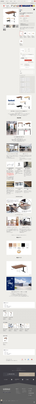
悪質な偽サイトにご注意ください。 (7, 392)
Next (17, 16)
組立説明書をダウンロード (23, 23)
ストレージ (14, 156)
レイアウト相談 (30, 388)
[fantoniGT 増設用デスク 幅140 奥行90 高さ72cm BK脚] (10, 16)
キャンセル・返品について (18, 393)
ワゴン (16, 156)
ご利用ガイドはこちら (27, 67)
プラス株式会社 (6, 391)
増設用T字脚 (18, 170)
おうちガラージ (31, 54)
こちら (12, 232)
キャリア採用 (29, 395)
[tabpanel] (10, 16)
